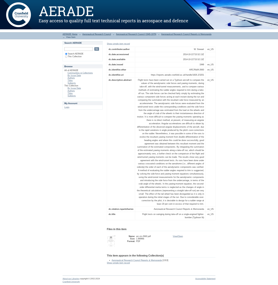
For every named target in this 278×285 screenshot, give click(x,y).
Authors (71, 78)
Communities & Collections (80, 73)
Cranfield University (71, 282)
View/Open (178, 236)
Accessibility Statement (205, 279)
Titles (70, 80)
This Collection (75, 56)
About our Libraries (71, 279)
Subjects (72, 83)
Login (212, 4)
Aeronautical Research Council (96, 34)
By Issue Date (74, 75)
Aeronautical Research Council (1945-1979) (136, 34)
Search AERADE (75, 54)
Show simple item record (118, 44)
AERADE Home (70, 34)
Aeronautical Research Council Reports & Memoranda (186, 34)
